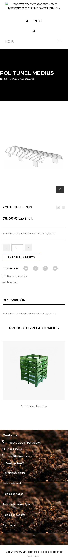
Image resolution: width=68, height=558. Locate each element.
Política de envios (13, 483)
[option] (34, 378)
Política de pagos (13, 493)
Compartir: (10, 268)
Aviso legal (9, 525)
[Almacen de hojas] (34, 370)
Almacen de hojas (34, 406)
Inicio (3, 78)
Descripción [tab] (14, 300)
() (39, 20)
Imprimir (12, 282)
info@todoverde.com (20, 456)
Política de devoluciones (17, 504)
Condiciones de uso (14, 472)
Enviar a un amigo (17, 276)
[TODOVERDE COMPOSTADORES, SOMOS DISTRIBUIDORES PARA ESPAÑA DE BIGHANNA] (34, 6)
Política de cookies (14, 514)
